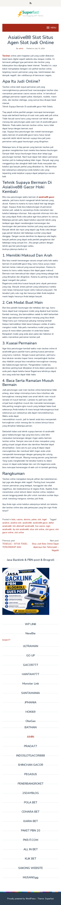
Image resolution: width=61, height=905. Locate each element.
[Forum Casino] (30, 13)
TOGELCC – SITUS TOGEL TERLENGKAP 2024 (15, 544)
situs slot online (37, 529)
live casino (40, 525)
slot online (19, 532)
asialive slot (15, 522)
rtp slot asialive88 (21, 529)
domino (27, 519)
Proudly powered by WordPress (21, 898)
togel (44, 519)
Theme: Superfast (46, 898)
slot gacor (49, 529)
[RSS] (30, 3)
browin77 (6, 639)
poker (34, 519)
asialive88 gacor (46, 196)
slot (39, 519)
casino (20, 519)
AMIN (30, 737)
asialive (5, 522)
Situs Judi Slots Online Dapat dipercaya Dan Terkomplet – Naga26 (45, 545)
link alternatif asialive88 (23, 525)
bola (13, 519)
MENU (53, 27)
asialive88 (27, 522)
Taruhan (6, 55)
